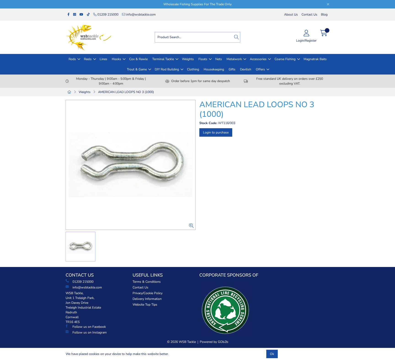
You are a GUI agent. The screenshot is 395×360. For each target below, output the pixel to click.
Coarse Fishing (285, 59)
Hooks (116, 59)
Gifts (232, 69)
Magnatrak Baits (315, 59)
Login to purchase (216, 132)
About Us (291, 14)
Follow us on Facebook (89, 327)
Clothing (193, 69)
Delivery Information (147, 299)
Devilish (245, 69)
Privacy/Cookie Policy (148, 293)
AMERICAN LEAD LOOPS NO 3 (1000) (126, 92)
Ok (272, 354)
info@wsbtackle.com (140, 14)
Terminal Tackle (163, 59)
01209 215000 (107, 14)
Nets (218, 59)
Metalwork (234, 59)
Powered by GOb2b (214, 342)
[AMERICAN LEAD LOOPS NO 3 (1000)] (131, 165)
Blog (324, 14)
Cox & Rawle (138, 59)
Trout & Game (137, 69)
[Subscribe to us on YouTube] (81, 14)
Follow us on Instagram (89, 332)
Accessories (258, 59)
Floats (202, 59)
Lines (103, 59)
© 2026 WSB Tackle (181, 342)
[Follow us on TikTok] (88, 14)
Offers (260, 69)
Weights (188, 59)
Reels (88, 59)
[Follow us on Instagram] (74, 14)
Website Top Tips (145, 304)
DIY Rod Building (167, 69)
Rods (72, 59)
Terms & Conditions (147, 282)
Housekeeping (214, 69)
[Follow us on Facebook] (68, 14)
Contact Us (309, 14)
